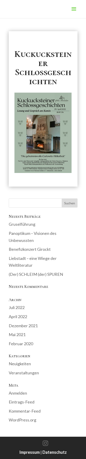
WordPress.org (22, 419)
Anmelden (18, 393)
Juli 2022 (17, 307)
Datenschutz (54, 452)
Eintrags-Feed (21, 401)
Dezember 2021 (23, 325)
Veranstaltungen (24, 372)
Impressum (29, 452)
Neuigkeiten (20, 363)
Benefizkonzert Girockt (30, 249)
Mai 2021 (17, 334)
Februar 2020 (21, 343)
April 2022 (18, 316)
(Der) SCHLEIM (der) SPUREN (36, 274)
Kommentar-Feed (25, 410)
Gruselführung (22, 224)
